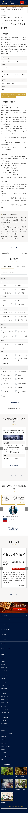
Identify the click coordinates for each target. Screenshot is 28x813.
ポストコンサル (5, 94)
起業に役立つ (4, 739)
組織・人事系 (4, 670)
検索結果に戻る (5, 253)
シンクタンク (4, 661)
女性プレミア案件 (4, 743)
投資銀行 (3, 678)
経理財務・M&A (4, 699)
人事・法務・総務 (4, 706)
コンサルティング (6, 651)
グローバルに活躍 (21, 94)
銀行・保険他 (4, 688)
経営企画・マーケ (4, 696)
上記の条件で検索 (14, 403)
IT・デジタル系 (4, 664)
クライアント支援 (4, 709)
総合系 (2, 658)
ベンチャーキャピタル (5, 685)
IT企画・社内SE (4, 702)
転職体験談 (3, 634)
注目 (15, 96)
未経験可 (3, 730)
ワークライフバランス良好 (7, 96)
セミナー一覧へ (14, 594)
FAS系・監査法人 (4, 667)
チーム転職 (3, 752)
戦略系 (2, 654)
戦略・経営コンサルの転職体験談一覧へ (14, 529)
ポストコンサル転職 (5, 620)
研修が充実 (3, 736)
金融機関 (5, 676)
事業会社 (5, 693)
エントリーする (14, 247)
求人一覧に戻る (23, 253)
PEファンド (3, 682)
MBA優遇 (3, 749)
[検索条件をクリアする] (14, 408)
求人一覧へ (14, 476)
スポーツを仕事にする (5, 756)
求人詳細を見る (14, 465)
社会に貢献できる (13, 94)
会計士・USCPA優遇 (5, 746)
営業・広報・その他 (5, 712)
